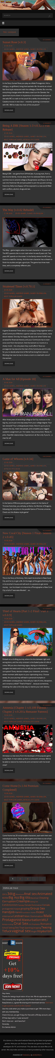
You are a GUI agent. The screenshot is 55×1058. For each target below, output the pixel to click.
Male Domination (33, 916)
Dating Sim (34, 902)
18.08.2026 (8, 715)
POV (30, 924)
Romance (46, 924)
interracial (7, 916)
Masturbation (31, 920)
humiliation (26, 912)
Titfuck (6, 931)
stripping (37, 927)
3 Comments (47, 123)
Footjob (17, 909)
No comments (47, 39)
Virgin (34, 931)
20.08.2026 (8, 290)
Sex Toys (19, 927)
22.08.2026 (8, 46)
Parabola (27, 1055)
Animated (44, 893)
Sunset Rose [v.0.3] (14, 42)
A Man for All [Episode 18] (19, 379)
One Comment (47, 456)
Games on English (38, 49)
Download (9, 110)
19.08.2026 (8, 540)
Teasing (46, 927)
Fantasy (21, 905)
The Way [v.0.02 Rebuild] (18, 210)
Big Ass (14, 897)
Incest (40, 912)
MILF (44, 920)
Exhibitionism (10, 904)
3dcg (11, 893)
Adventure (19, 894)
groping (25, 908)
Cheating (43, 897)
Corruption (9, 901)
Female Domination (33, 905)
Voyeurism (44, 931)
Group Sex (37, 908)
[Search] (49, 16)
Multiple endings (7, 924)
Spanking (29, 927)
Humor (33, 912)
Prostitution (36, 924)
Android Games (22, 49)
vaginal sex (21, 930)
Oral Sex (21, 923)
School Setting (8, 927)
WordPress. (37, 1055)
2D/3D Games (9, 49)
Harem (18, 912)
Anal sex (30, 893)
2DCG (4, 894)
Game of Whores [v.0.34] (18, 459)
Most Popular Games (13, 139)
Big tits (25, 897)
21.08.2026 (8, 213)
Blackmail (34, 898)
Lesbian (18, 916)
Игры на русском (31, 139)
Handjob (8, 912)
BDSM (5, 897)
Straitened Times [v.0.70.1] (19, 286)
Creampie (23, 901)
